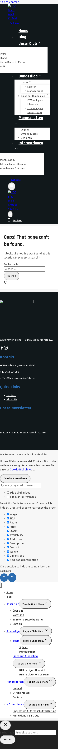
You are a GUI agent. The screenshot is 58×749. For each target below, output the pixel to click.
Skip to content (9, 1)
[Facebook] (2, 348)
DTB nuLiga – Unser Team (34, 674)
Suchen (8, 739)
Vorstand (18, 615)
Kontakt (16, 180)
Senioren (18, 697)
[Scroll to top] (4, 577)
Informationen (15, 704)
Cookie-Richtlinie (20, 469)
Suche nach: (7, 732)
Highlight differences (23, 496)
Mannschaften (15, 682)
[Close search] (5, 725)
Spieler (31, 86)
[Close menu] (1, 585)
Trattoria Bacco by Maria (28, 619)
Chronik (17, 624)
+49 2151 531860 (9, 371)
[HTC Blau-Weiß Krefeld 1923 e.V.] (13, 22)
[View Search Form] (10, 214)
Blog (9, 597)
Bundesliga (13, 631)
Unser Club (12, 604)
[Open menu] (11, 186)
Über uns (18, 611)
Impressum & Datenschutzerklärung (34, 711)
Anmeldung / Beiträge (26, 715)
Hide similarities (20, 492)
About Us (11, 399)
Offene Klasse (21, 693)
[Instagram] (6, 348)
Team (16, 641)
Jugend (17, 688)
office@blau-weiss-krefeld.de (17, 378)
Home (9, 592)
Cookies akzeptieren (15, 478)
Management (35, 90)
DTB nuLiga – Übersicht (35, 102)
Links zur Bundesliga (25, 656)
